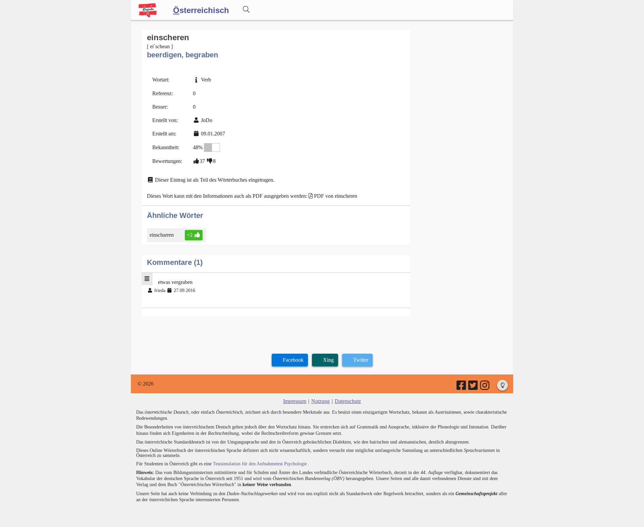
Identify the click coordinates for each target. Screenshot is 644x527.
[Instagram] (485, 387)
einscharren (162, 235)
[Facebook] (462, 387)
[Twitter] (473, 387)
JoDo (206, 120)
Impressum (294, 401)
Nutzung (320, 401)
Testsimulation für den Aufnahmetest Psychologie (260, 463)
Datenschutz (348, 401)
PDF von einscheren (335, 196)
